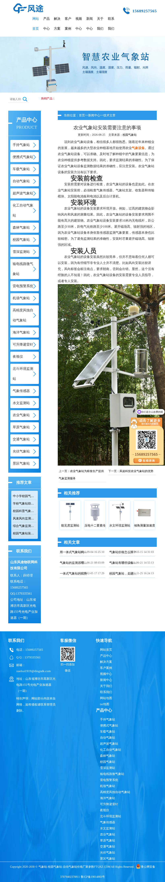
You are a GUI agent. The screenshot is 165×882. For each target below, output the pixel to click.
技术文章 (109, 115)
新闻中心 (89, 23)
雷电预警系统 (109, 780)
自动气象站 (107, 737)
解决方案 (57, 23)
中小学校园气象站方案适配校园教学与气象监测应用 (24, 496)
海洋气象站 (107, 798)
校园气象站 (130, 134)
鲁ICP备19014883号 (93, 876)
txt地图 (104, 704)
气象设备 (138, 148)
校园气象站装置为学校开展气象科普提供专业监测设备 (24, 533)
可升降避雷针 (109, 804)
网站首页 (35, 23)
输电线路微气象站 (112, 774)
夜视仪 (104, 810)
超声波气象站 (109, 743)
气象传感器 (107, 822)
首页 (82, 115)
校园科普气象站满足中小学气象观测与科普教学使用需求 (24, 511)
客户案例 (68, 23)
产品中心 (46, 23)
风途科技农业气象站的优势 (136, 471)
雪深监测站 (107, 767)
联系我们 (111, 23)
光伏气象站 (107, 852)
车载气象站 (107, 731)
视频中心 (78, 23)
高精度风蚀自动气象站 (115, 792)
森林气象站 (107, 755)
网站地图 (106, 698)
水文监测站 (107, 828)
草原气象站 (107, 840)
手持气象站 (107, 719)
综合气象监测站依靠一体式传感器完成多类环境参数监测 (24, 526)
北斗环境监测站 (110, 816)
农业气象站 (107, 834)
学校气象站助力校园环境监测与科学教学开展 (24, 503)
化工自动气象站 (110, 749)
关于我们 (100, 23)
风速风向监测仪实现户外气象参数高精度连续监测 (24, 518)
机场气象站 (107, 786)
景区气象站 (107, 858)
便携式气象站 (109, 725)
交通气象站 (107, 846)
